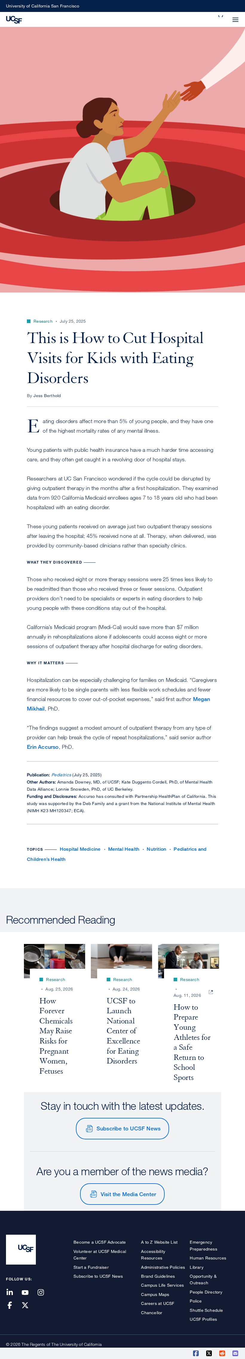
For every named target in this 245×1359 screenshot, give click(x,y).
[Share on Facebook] (196, 1353)
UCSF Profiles (203, 1319)
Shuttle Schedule (206, 1310)
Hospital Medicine (80, 849)
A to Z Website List (159, 1242)
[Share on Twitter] (209, 1353)
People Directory (206, 1291)
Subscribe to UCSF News (128, 1128)
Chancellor (151, 1312)
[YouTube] (29, 1293)
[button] (221, 16)
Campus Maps (155, 1294)
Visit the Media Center (128, 1194)
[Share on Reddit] (222, 1353)
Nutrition (156, 849)
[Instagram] (44, 1293)
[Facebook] (13, 1306)
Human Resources (208, 1257)
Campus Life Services (162, 1285)
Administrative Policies (163, 1267)
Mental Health (124, 849)
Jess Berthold (47, 395)
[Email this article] (235, 1353)
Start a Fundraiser (91, 1267)
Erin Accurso (43, 746)
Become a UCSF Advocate (100, 1242)
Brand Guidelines (158, 1276)
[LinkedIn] (13, 1293)
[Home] (14, 19)
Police (196, 1300)
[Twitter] (29, 1306)
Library (196, 1267)
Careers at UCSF (157, 1303)
